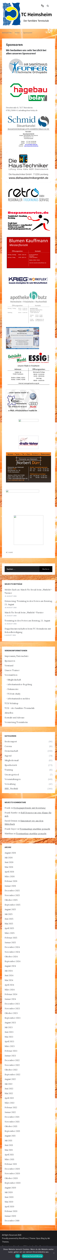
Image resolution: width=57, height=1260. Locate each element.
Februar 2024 (11, 994)
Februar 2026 (11, 881)
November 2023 (12, 1008)
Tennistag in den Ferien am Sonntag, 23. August (27, 620)
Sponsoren (10, 661)
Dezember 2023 (12, 1003)
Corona (8, 746)
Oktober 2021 (11, 1126)
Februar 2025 (11, 937)
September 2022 (12, 1074)
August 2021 (10, 1135)
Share (10, 552)
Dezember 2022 (12, 1060)
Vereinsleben (11, 675)
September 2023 (12, 1018)
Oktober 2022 (11, 1069)
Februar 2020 (11, 1211)
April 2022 (9, 1098)
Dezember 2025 (12, 890)
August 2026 (10, 853)
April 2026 (9, 871)
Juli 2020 (9, 1192)
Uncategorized (12, 774)
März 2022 (9, 1103)
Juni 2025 (9, 919)
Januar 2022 (10, 1112)
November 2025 (12, 895)
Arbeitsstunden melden (18, 698)
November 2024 (12, 952)
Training (9, 770)
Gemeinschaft (11, 751)
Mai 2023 (9, 1037)
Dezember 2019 (12, 1220)
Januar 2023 (10, 1055)
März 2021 (9, 1159)
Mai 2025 (9, 923)
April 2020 (9, 1206)
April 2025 (9, 928)
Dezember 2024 (12, 947)
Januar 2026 (10, 886)
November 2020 (12, 1173)
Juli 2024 (9, 971)
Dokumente (13, 689)
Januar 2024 (10, 999)
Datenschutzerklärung (32, 1256)
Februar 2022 (11, 1107)
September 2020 (12, 1183)
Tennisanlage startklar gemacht (35, 829)
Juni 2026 (9, 862)
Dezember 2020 (12, 1169)
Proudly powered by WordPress (15, 1238)
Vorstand (9, 665)
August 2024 (10, 966)
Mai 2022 (9, 1093)
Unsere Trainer (12, 670)
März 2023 (10, 1046)
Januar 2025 (10, 942)
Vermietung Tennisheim (16, 722)
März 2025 (9, 933)
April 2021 (9, 1154)
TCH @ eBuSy (13, 694)
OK (17, 1256)
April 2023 (9, 1041)
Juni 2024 (9, 975)
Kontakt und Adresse (15, 717)
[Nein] (53, 1253)
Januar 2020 (10, 1216)
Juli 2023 (9, 1027)
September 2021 (12, 1131)
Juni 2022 (9, 1088)
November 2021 (12, 1121)
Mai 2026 (9, 867)
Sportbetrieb (11, 765)
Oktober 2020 (11, 1178)
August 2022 (10, 1079)
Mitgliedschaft (14, 679)
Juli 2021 (8, 1140)
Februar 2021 (11, 1164)
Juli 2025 (8, 914)
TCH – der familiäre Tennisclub (19, 708)
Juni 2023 (9, 1032)
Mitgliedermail (12, 760)
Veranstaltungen (13, 779)
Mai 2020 (9, 1201)
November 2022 (12, 1065)
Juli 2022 (8, 1084)
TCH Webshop (11, 703)
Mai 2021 (9, 1150)
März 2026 (10, 876)
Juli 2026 (9, 857)
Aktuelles (9, 713)
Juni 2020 (9, 1197)
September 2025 (12, 904)
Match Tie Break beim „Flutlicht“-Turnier (24, 612)
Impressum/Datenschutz (16, 656)
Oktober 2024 (11, 956)
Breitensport (11, 741)
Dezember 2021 (12, 1117)
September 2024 (12, 961)
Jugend (8, 755)
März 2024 (10, 989)
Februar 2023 (11, 1051)
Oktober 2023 (11, 1013)
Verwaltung (10, 784)
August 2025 (10, 909)
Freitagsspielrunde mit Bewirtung (29, 808)
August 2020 (10, 1187)
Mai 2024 (9, 980)
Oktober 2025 (11, 900)
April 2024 (9, 985)
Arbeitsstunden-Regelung (19, 684)
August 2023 (10, 1022)
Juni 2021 (9, 1145)
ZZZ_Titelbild (11, 788)
